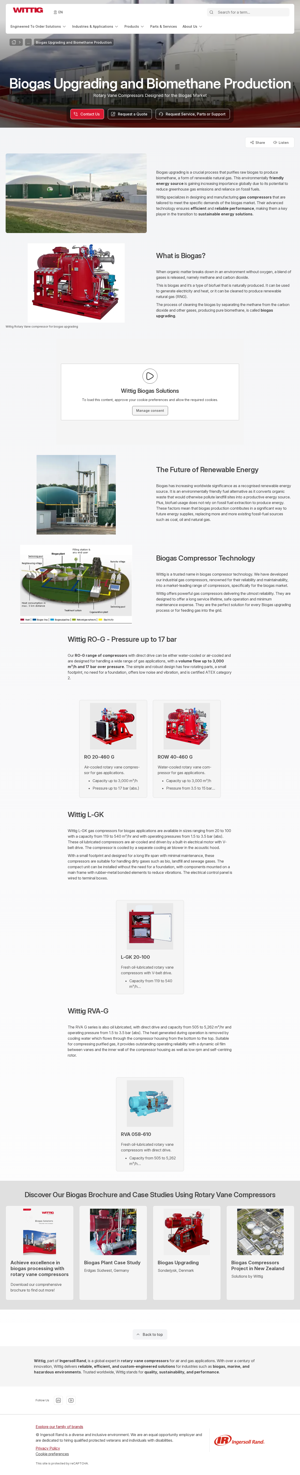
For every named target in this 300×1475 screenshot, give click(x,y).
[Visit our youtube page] (71, 1400)
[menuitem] (39, 26)
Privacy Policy (48, 1448)
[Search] (211, 12)
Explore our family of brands (59, 1426)
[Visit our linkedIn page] (58, 1400)
